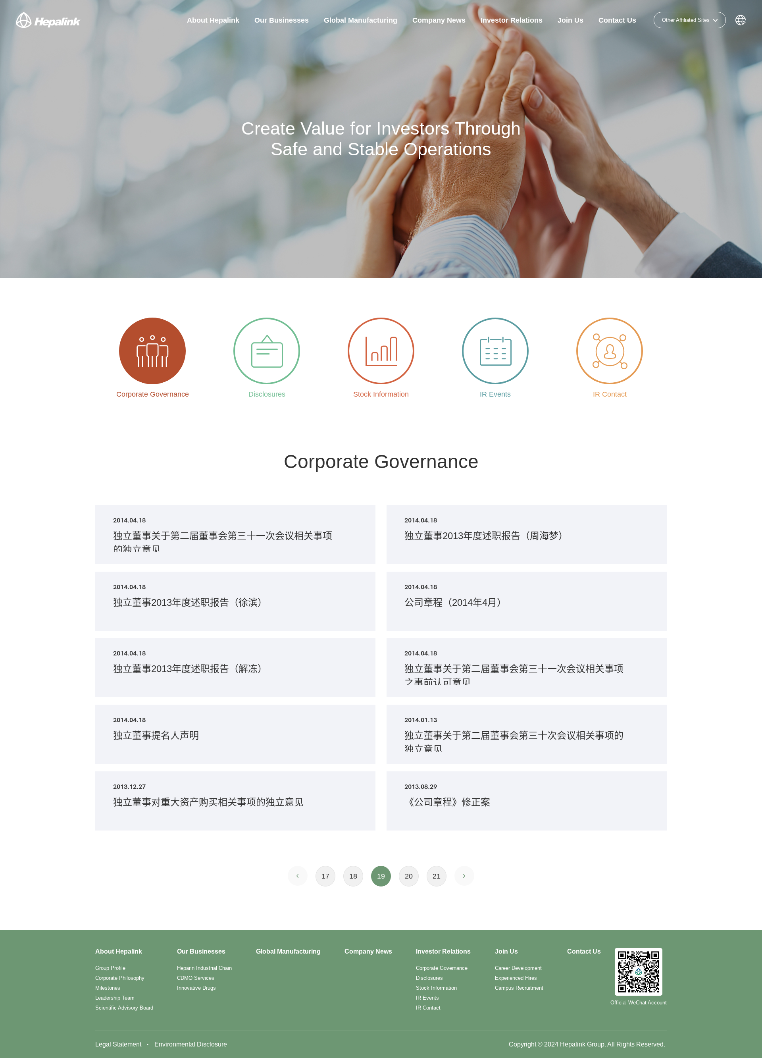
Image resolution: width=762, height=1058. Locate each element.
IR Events (427, 998)
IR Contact (428, 1008)
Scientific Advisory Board (124, 1008)
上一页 (298, 876)
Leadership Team (115, 998)
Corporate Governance (442, 968)
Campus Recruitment (519, 988)
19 (381, 876)
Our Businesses (281, 20)
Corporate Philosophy (119, 978)
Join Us (570, 20)
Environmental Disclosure (190, 1044)
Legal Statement (118, 1044)
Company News (439, 20)
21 (437, 876)
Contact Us (617, 20)
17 (325, 876)
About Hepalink (213, 20)
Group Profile (110, 968)
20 (409, 876)
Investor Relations (512, 20)
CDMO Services (195, 978)
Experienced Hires (516, 978)
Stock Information (436, 988)
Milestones (107, 988)
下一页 (464, 876)
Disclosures (429, 978)
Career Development (518, 968)
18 (353, 876)
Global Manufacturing (360, 20)
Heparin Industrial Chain (204, 968)
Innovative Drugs (196, 988)
